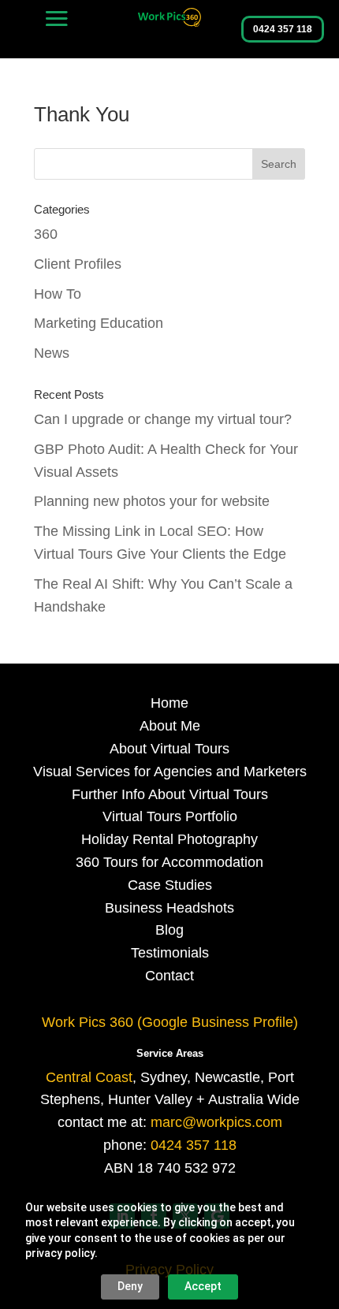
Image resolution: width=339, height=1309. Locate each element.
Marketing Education (98, 323)
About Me (170, 726)
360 (46, 234)
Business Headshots (169, 908)
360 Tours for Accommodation (169, 862)
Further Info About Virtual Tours (170, 794)
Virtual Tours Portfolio (169, 816)
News (51, 353)
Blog (169, 930)
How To (57, 294)
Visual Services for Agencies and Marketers (170, 771)
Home (169, 703)
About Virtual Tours (169, 749)
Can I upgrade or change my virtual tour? (163, 419)
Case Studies (170, 885)
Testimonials (170, 953)
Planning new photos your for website (152, 501)
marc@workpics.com (216, 1122)
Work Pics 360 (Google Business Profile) (170, 1022)
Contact (169, 976)
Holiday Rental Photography (169, 839)
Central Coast (89, 1077)
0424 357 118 (282, 29)
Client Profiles (77, 264)
